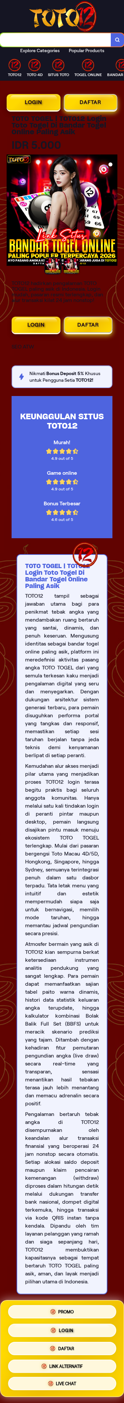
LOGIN (33, 102)
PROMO (66, 1310)
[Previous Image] (12, 211)
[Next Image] (112, 211)
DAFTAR (90, 102)
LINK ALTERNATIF (66, 1365)
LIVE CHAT (66, 1384)
